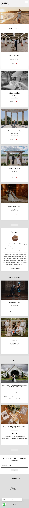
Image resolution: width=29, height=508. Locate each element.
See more (14, 449)
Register (14, 470)
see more (14, 225)
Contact (21, 501)
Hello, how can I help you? (8, 499)
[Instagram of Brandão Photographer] (15, 504)
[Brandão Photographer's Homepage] (5, 3)
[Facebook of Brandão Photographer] (13, 504)
